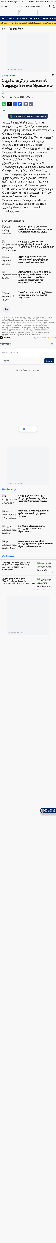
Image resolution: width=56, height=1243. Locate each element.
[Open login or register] (54, 6)
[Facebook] (15, 104)
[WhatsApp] (4, 104)
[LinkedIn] (20, 104)
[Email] (26, 104)
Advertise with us (15, 69)
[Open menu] (2, 6)
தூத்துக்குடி (8, 75)
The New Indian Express (10, 2)
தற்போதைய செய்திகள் (28, 19)
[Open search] (6, 6)
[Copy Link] (31, 104)
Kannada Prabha (28, 2)
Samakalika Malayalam (44, 2)
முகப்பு (11, 19)
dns (6, 309)
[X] (9, 104)
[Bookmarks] (49, 6)
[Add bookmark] (53, 75)
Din (3, 111)
